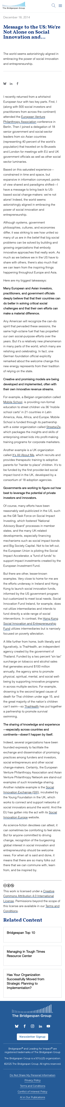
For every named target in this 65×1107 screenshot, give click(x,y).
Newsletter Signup (33, 1036)
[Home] (14, 6)
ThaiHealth (31, 706)
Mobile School (12, 402)
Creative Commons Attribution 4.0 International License (28, 896)
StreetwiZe (53, 427)
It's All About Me (23, 455)
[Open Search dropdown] (54, 6)
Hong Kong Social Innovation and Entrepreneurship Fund (30, 623)
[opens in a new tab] (16, 1026)
